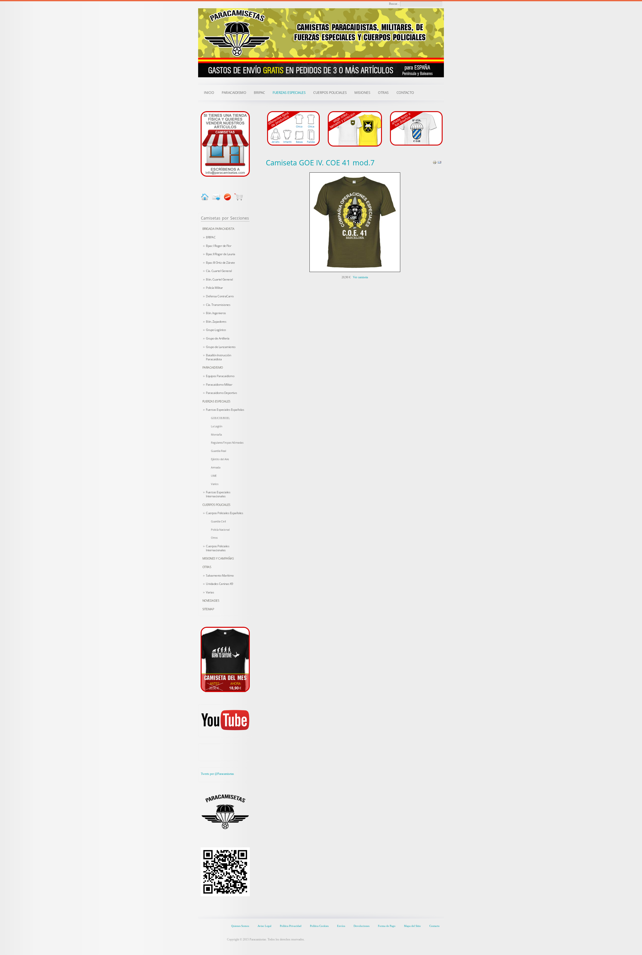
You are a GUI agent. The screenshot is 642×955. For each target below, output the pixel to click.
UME (214, 475)
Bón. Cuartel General (219, 279)
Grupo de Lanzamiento (220, 347)
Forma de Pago (386, 925)
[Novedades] (227, 196)
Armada (215, 467)
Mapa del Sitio (412, 925)
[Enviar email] (216, 196)
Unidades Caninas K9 (219, 584)
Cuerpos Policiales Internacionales (217, 548)
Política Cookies (319, 925)
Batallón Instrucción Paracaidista (218, 357)
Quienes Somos (240, 925)
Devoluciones (361, 925)
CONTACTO (405, 92)
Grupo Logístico (216, 330)
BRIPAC (210, 237)
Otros (214, 537)
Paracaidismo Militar (219, 384)
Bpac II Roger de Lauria (220, 254)
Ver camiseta (360, 277)
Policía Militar (214, 288)
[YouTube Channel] (225, 720)
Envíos (341, 925)
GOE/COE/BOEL (220, 418)
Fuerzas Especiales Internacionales (218, 494)
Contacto (434, 925)
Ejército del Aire (220, 459)
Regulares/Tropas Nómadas (227, 442)
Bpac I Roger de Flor (218, 246)
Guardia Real (218, 451)
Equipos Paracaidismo (220, 376)
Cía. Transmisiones (218, 305)
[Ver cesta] (238, 196)
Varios (214, 484)
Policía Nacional (220, 529)
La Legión (216, 426)
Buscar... (394, 4)
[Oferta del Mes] (225, 659)
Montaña (216, 434)
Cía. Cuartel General (219, 271)
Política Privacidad (290, 925)
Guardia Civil (218, 521)
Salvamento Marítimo (220, 575)
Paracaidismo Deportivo (221, 393)
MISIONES (362, 92)
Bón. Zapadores (216, 321)
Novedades (210, 600)
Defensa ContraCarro (220, 296)
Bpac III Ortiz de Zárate (220, 262)
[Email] (439, 162)
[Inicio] (205, 196)
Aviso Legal (264, 925)
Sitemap (208, 609)
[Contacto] (225, 143)
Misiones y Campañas (218, 558)
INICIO (209, 92)
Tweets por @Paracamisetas (217, 774)
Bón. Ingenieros (216, 313)
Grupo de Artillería (217, 338)
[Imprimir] (435, 162)
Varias (210, 592)
